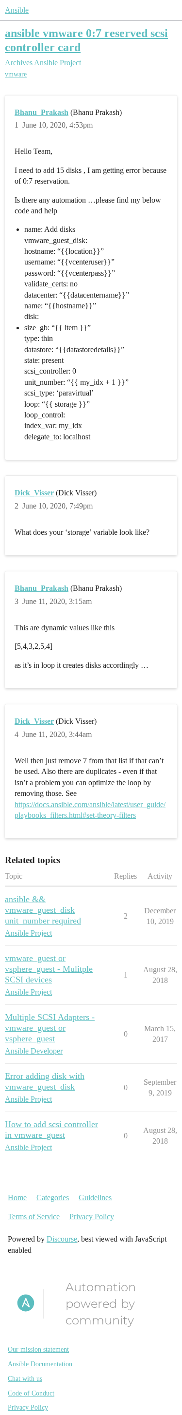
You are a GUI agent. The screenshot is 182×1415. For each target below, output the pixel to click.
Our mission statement (38, 1349)
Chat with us (25, 1378)
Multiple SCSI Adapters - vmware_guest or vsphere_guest (50, 1027)
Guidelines (95, 1197)
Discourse (62, 1239)
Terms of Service (34, 1216)
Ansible (17, 10)
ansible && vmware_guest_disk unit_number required (43, 909)
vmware (16, 74)
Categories (52, 1197)
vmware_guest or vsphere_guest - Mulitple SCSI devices (49, 968)
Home (17, 1197)
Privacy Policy (91, 1216)
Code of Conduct (31, 1393)
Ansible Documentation (40, 1364)
